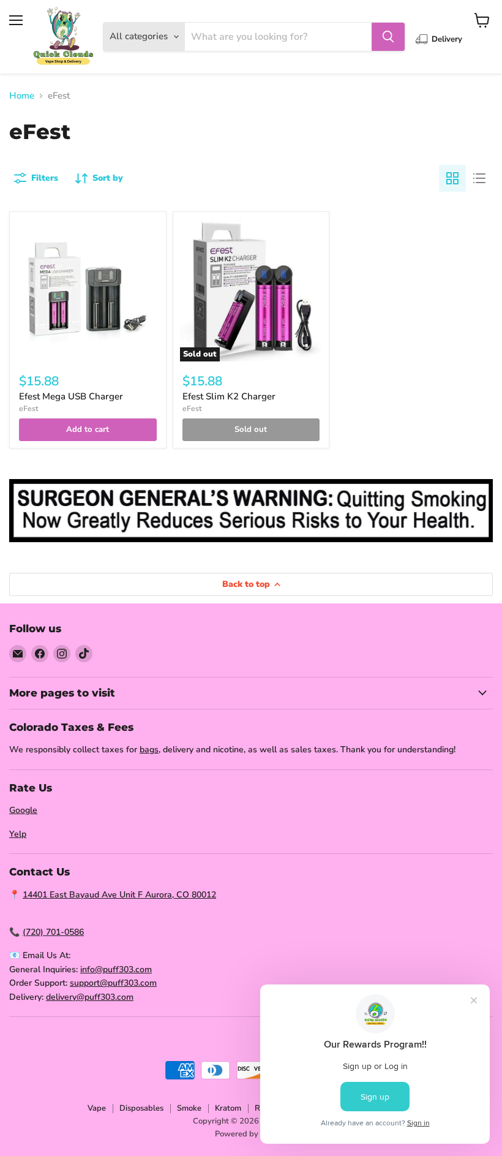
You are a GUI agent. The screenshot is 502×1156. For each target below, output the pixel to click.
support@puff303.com (113, 983)
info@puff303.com (116, 969)
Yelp (17, 834)
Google (23, 810)
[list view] (479, 178)
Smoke (189, 1108)
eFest (28, 409)
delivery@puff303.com (89, 997)
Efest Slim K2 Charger (228, 396)
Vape (97, 1108)
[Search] (388, 37)
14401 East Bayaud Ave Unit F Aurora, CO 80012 (119, 895)
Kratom (228, 1108)
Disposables (141, 1108)
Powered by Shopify (251, 1133)
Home (21, 96)
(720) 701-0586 (53, 932)
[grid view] (452, 178)
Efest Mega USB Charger (71, 396)
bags (149, 749)
